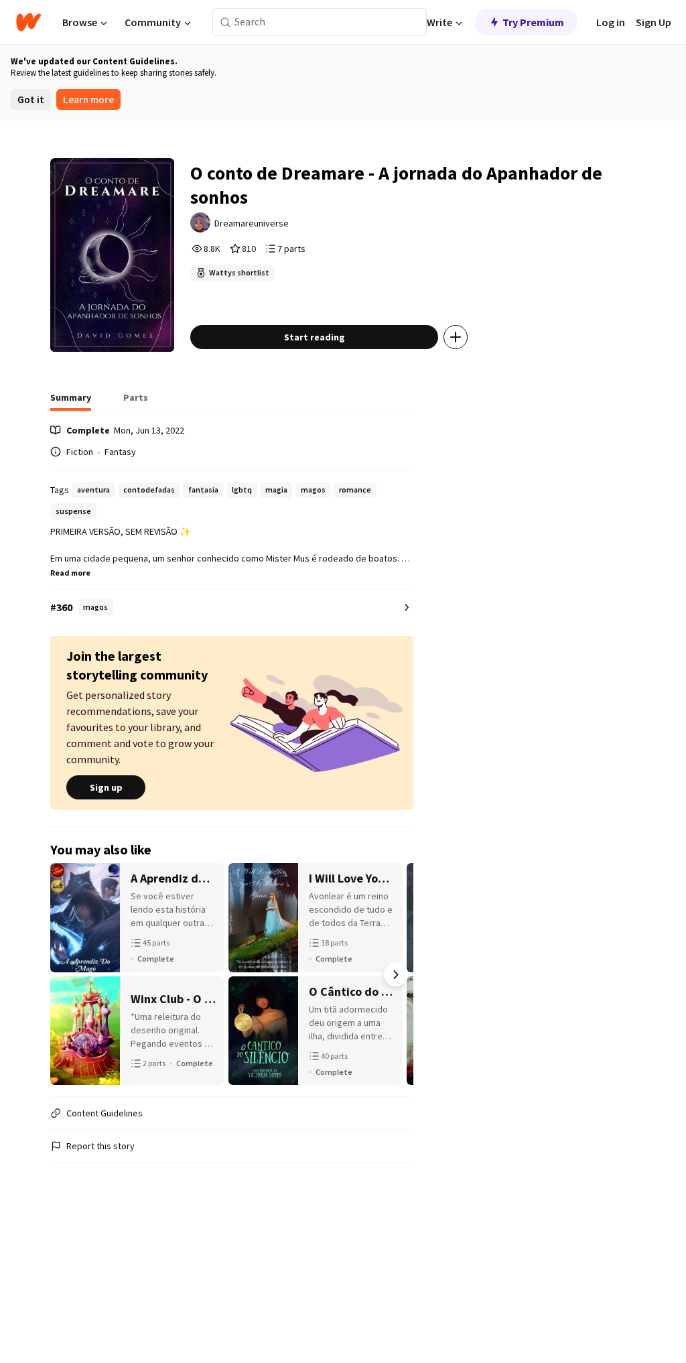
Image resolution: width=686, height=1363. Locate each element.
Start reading (314, 337)
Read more (70, 573)
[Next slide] (396, 974)
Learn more (88, 99)
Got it (30, 99)
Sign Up (653, 22)
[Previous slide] (68, 974)
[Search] (225, 22)
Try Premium (533, 22)
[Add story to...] (455, 337)
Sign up (106, 787)
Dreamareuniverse (251, 223)
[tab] (70, 401)
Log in (610, 22)
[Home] (28, 22)
